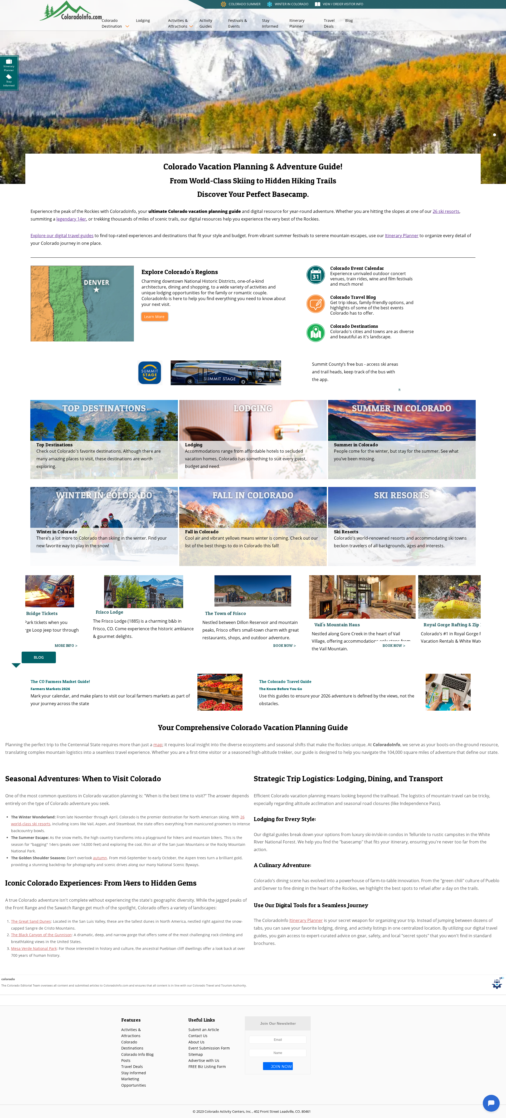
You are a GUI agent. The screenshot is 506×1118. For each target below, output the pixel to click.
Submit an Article (203, 1029)
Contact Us (197, 1035)
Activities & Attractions (178, 23)
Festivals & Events (237, 23)
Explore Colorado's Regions (180, 272)
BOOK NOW (64, 645)
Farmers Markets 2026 (50, 688)
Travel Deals (329, 23)
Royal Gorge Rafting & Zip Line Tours (244, 624)
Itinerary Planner (296, 23)
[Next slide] (297, 134)
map (157, 745)
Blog (349, 20)
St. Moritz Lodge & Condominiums (460, 613)
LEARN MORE (281, 645)
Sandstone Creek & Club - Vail (346, 622)
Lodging (143, 20)
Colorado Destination (112, 23)
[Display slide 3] (489, 134)
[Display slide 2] (484, 134)
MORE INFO (392, 645)
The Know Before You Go (280, 688)
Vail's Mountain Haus (119, 624)
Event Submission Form (209, 1048)
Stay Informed (270, 23)
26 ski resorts (446, 211)
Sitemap (195, 1054)
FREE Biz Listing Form (207, 1066)
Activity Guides (206, 23)
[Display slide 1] (479, 134)
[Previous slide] (208, 134)
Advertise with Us (203, 1060)
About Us (196, 1041)
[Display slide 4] (494, 134)
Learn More (154, 316)
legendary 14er (71, 219)
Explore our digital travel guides (62, 235)
